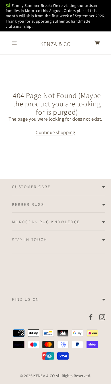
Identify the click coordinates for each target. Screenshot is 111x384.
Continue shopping (55, 132)
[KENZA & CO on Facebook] (91, 316)
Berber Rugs (28, 204)
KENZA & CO (55, 44)
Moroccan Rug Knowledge (46, 221)
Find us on (25, 299)
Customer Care (31, 186)
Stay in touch (29, 239)
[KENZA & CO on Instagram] (102, 316)
